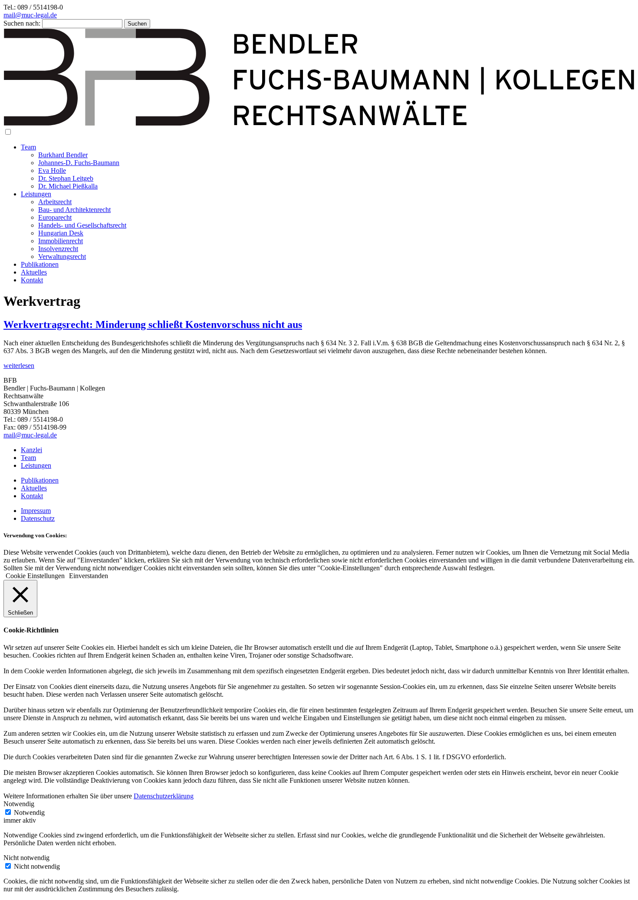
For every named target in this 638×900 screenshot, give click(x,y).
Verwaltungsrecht (62, 256)
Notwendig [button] (18, 803)
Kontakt (32, 280)
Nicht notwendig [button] (26, 857)
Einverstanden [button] (88, 575)
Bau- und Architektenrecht (74, 209)
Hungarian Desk (60, 233)
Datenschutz (38, 518)
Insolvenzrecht (58, 248)
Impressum (36, 510)
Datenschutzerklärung (164, 796)
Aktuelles (34, 272)
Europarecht (55, 217)
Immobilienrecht (60, 241)
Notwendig (29, 812)
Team (28, 147)
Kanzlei (31, 449)
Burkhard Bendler (63, 155)
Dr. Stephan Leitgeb (65, 178)
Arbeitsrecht (55, 201)
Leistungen (36, 194)
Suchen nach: (21, 23)
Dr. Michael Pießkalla (68, 186)
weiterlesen (18, 365)
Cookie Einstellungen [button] (35, 575)
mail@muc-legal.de (30, 15)
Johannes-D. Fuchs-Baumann (78, 162)
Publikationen (40, 264)
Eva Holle (52, 170)
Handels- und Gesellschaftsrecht (82, 225)
